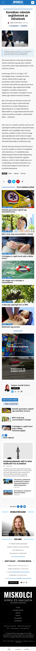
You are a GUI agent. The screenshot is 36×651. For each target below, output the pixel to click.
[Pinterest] (18, 181)
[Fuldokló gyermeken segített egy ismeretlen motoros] (18, 199)
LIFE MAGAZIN (21, 7)
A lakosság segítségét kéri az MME (15, 305)
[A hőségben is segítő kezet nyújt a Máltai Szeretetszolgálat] (18, 246)
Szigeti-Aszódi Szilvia (20, 385)
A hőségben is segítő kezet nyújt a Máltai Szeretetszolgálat (22, 428)
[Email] (12, 391)
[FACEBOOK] (23, 582)
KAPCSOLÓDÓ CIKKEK (10, 400)
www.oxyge (14, 556)
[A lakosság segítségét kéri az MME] (18, 294)
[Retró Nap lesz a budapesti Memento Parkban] (8, 492)
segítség (16, 173)
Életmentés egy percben (11, 327)
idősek (10, 173)
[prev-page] (3, 435)
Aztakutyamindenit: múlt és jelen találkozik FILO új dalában (17, 462)
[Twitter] (14, 181)
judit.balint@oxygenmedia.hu (20, 572)
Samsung (22, 173)
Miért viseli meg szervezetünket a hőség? (17, 234)
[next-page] (6, 435)
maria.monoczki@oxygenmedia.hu (20, 578)
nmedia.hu (21, 556)
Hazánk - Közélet (7, 207)
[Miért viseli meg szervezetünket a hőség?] (18, 223)
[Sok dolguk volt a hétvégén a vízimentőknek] (18, 270)
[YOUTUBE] (21, 582)
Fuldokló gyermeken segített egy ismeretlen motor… (14, 211)
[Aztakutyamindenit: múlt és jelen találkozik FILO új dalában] (18, 451)
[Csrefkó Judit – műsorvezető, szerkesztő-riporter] (18, 525)
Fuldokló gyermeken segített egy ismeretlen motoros (23, 410)
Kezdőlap (13, 7)
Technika (24, 26)
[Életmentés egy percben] (18, 316)
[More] (22, 181)
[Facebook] (9, 181)
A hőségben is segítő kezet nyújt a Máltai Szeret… (17, 257)
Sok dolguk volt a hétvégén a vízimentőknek (13, 282)
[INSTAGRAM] (26, 582)
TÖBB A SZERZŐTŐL (11, 404)
